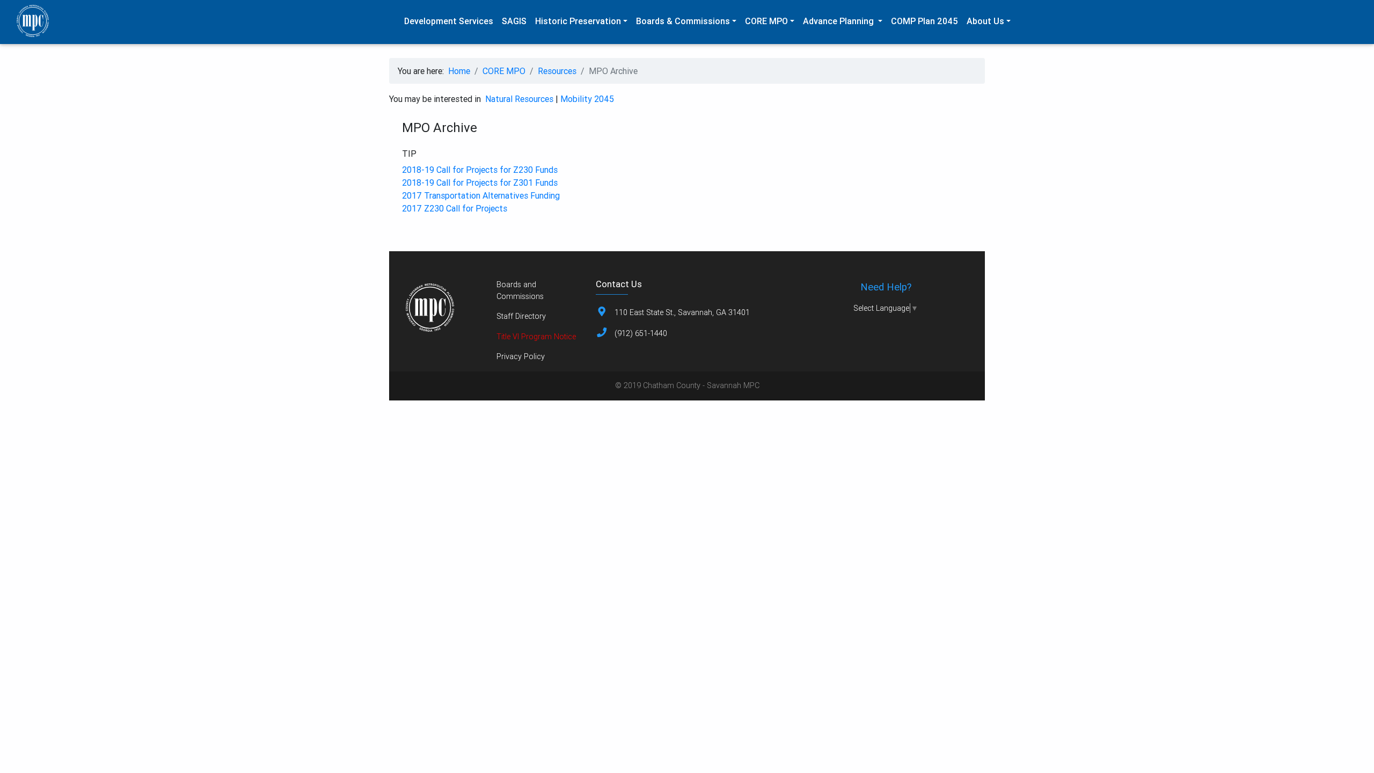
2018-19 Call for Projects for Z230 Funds (480, 169)
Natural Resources (519, 98)
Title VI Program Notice (536, 336)
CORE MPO (504, 70)
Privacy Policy (520, 356)
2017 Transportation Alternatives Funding (481, 195)
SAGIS (514, 21)
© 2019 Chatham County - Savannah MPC (687, 385)
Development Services (448, 21)
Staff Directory (521, 316)
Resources (557, 70)
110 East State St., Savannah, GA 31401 (682, 312)
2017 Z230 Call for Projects (454, 208)
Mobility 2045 (587, 98)
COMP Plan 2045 (924, 21)
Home (459, 70)
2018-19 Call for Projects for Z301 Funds (480, 182)
